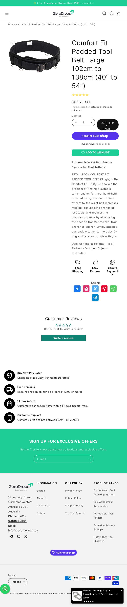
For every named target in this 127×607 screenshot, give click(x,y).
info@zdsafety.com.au (23, 530)
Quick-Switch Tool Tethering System (104, 492)
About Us (42, 498)
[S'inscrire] (89, 459)
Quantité (76, 116)
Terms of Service (75, 513)
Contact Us (43, 505)
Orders (41, 513)
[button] (7, 13)
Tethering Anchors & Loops (104, 527)
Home (11, 24)
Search (41, 490)
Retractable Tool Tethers (103, 515)
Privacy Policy (73, 490)
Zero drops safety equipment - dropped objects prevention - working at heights (58, 593)
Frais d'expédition (81, 107)
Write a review (63, 338)
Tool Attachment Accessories (103, 503)
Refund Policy (73, 498)
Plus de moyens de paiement (95, 144)
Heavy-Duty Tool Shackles (103, 538)
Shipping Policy (74, 505)
